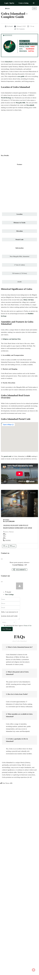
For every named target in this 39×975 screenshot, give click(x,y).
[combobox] (8, 622)
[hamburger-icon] (34, 8)
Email (13, 546)
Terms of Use (27, 625)
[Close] (2, 581)
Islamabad (8, 61)
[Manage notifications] (33, 969)
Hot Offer (33, 492)
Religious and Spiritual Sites (12, 339)
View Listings (9, 594)
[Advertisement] (19, 133)
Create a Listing (23, 3)
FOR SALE (26, 492)
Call (6, 546)
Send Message (6, 629)
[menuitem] (34, 3)
